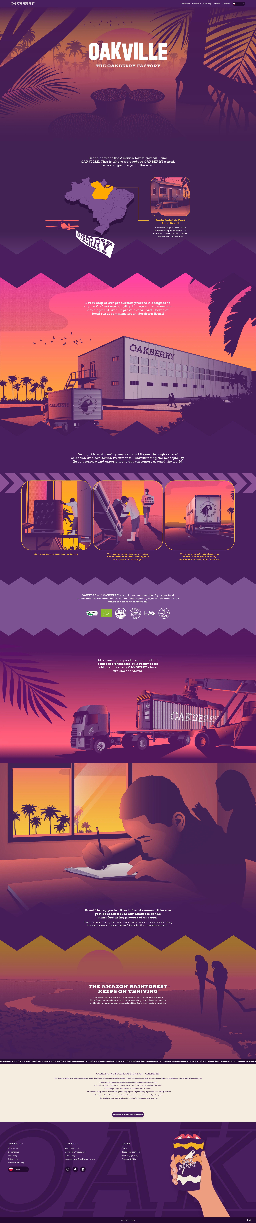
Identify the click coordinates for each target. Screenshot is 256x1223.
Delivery (207, 3)
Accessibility (129, 1159)
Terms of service (131, 1152)
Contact (226, 3)
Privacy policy (130, 1155)
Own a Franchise (75, 1152)
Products (185, 3)
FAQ (124, 1148)
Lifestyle (196, 3)
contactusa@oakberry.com (80, 1159)
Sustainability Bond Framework (128, 1115)
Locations (13, 1152)
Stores (217, 3)
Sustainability (16, 1162)
